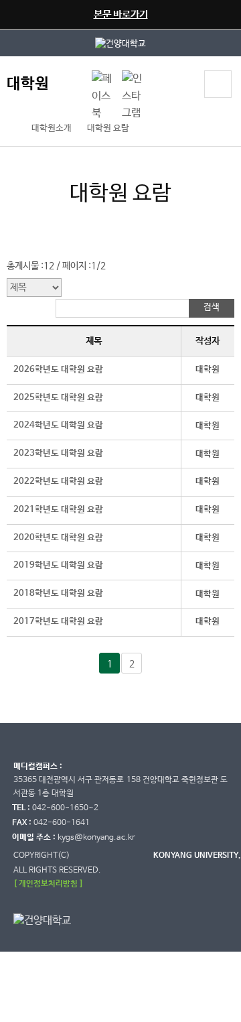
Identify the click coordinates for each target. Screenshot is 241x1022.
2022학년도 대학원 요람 (58, 481)
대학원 (28, 84)
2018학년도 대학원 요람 (58, 593)
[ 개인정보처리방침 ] (48, 883)
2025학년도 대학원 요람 (58, 398)
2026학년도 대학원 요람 (58, 370)
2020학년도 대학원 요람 (58, 538)
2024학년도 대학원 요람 (58, 425)
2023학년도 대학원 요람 (58, 453)
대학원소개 (51, 128)
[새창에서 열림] (120, 43)
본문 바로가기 (121, 14)
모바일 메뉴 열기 (218, 84)
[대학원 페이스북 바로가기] (103, 78)
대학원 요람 (108, 128)
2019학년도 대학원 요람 (58, 565)
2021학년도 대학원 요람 (58, 510)
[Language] (75, 85)
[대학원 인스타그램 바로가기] (133, 78)
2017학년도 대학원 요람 (58, 622)
